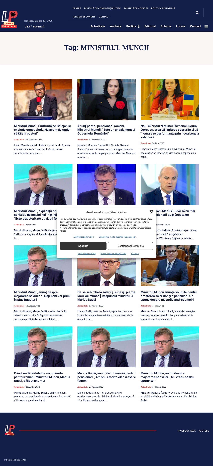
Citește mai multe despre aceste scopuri (117, 237)
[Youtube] (208, 460)
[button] (151, 212)
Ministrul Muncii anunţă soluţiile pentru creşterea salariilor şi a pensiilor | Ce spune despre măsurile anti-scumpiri (169, 295)
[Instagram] (168, 460)
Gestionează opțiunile (130, 245)
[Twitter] (192, 460)
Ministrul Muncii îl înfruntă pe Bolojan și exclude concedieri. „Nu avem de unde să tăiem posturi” (42, 129)
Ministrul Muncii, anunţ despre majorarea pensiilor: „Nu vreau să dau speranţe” (167, 376)
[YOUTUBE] (209, 15)
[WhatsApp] (200, 460)
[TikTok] (176, 460)
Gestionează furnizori (84, 237)
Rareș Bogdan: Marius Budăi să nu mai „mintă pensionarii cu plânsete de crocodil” (168, 214)
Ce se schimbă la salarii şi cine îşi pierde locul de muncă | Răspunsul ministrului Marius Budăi (106, 295)
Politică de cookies (87, 253)
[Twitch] (184, 460)
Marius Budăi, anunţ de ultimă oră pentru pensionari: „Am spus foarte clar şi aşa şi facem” (106, 376)
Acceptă (83, 245)
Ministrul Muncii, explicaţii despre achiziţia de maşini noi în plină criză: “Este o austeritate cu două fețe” (40, 214)
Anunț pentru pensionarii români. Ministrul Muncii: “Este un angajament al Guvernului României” (106, 129)
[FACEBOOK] (209, 11)
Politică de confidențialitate (113, 253)
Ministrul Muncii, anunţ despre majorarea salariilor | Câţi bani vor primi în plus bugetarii (42, 295)
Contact (135, 253)
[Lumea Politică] (10, 430)
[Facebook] (160, 460)
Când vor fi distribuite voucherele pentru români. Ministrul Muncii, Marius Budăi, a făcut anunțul (42, 376)
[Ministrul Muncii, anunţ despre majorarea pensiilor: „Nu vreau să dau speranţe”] (170, 346)
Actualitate (19, 139)
